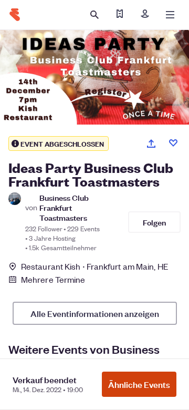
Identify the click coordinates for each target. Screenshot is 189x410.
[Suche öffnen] (94, 14)
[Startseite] (14, 14)
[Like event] (173, 143)
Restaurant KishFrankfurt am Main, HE (95, 266)
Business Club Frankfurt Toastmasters (64, 207)
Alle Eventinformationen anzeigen (94, 313)
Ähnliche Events (139, 384)
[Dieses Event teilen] (151, 143)
